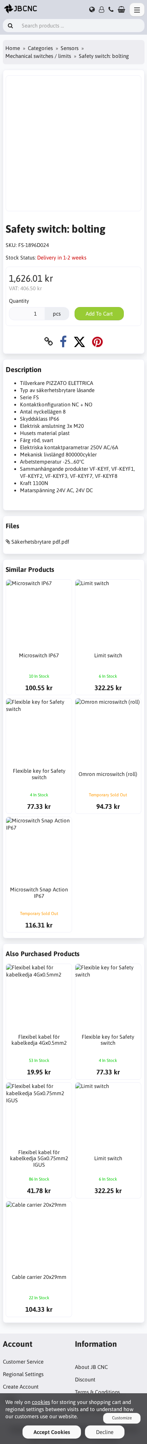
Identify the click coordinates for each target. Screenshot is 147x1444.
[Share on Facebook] (63, 341)
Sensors (69, 48)
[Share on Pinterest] (97, 341)
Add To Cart (99, 314)
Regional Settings (23, 1374)
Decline (104, 1432)
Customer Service (23, 1362)
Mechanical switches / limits (38, 56)
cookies (41, 1402)
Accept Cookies (52, 1432)
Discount (85, 1379)
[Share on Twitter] (79, 341)
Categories (40, 48)
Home (12, 48)
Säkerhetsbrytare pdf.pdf (40, 542)
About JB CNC (91, 1367)
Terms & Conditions (97, 1392)
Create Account (21, 1387)
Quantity (19, 301)
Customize (122, 1417)
